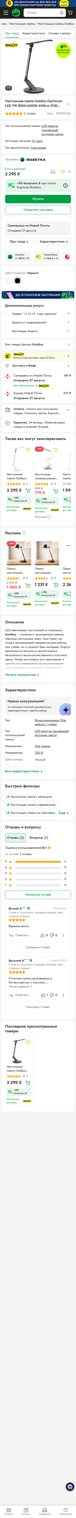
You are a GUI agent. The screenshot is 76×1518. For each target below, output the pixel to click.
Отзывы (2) (15, 837)
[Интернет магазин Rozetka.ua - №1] (16, 12)
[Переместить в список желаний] (63, 172)
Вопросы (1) (39, 837)
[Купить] (27, 490)
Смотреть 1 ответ (38, 947)
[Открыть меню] (6, 12)
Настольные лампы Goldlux (56, 24)
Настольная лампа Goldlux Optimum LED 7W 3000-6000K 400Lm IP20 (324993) (19, 1069)
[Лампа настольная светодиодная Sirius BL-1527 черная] (19, 553)
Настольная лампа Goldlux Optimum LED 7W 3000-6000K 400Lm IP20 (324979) (19, 477)
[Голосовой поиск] (61, 12)
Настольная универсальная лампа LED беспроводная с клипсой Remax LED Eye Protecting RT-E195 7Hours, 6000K (46, 477)
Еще (64, 813)
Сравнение (45, 1514)
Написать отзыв (38, 894)
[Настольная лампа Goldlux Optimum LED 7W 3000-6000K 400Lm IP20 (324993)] (19, 1051)
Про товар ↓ (19, 241)
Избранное (66, 1514)
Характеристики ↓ (54, 241)
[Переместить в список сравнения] (53, 172)
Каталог (8, 1514)
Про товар (12, 33)
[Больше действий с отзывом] (63, 935)
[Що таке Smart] (11, 45)
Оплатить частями (38, 210)
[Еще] (68, 104)
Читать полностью (22, 675)
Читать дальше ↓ (21, 986)
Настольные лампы (22, 24)
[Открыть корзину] (70, 12)
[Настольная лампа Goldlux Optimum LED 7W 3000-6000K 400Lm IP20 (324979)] (19, 459)
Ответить (21, 935)
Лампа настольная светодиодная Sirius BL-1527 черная (16, 571)
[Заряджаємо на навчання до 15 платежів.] (38, 295)
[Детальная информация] (24, 533)
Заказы (26, 1514)
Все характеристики (24, 771)
